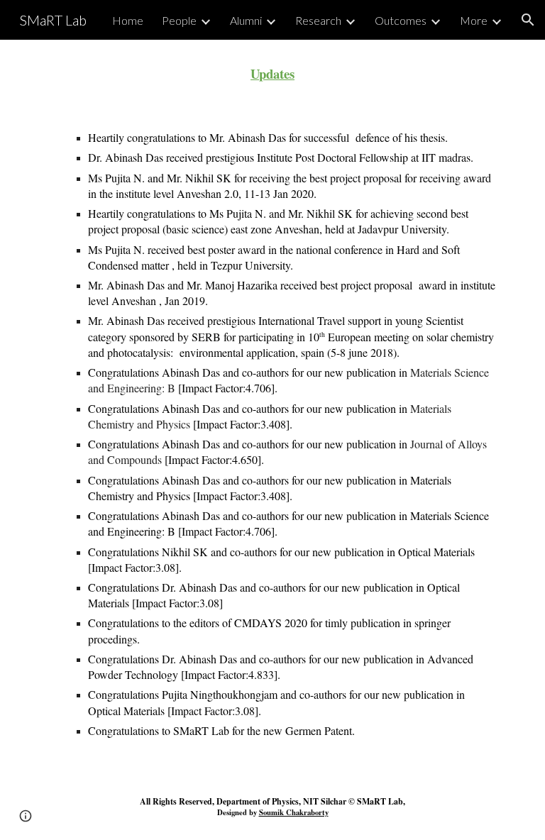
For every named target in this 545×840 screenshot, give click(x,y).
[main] (272, 73)
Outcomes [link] (400, 20)
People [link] (179, 20)
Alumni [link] (246, 20)
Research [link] (318, 20)
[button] (528, 20)
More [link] (474, 20)
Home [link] (127, 20)
